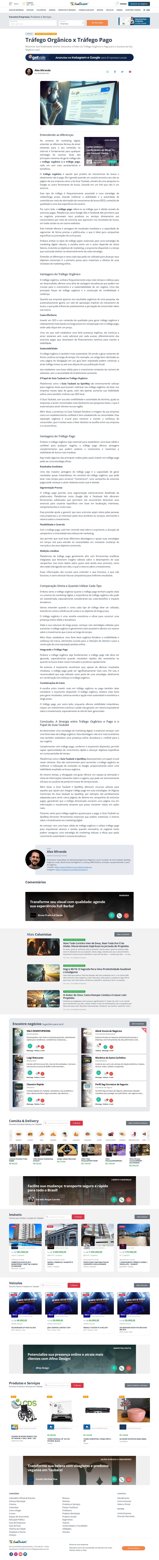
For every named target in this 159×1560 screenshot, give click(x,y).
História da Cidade (17, 1528)
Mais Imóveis (142, 1217)
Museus (65, 1498)
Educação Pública (16, 1519)
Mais (148, 10)
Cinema (12, 1504)
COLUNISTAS (41, 10)
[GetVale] (79, 57)
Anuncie (139, 4)
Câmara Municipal (17, 1501)
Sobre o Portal (123, 1504)
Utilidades (66, 1528)
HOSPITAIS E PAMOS (133, 10)
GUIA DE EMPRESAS (16, 10)
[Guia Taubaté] (79, 3)
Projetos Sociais (69, 1516)
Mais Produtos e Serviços (137, 1385)
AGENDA (52, 10)
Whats (112, 162)
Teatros (65, 1522)
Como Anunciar (124, 1501)
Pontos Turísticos (70, 1507)
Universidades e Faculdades (74, 1525)
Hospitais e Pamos (17, 1532)
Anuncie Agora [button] (133, 1548)
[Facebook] (11, 1554)
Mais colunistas (123, 934)
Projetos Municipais (71, 1513)
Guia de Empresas (17, 1522)
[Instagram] (16, 1554)
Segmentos (67, 1519)
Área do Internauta (125, 1516)
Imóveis (12, 1535)
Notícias (66, 1501)
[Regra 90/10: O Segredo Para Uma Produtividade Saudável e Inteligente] (43, 973)
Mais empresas (138, 1024)
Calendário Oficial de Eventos (22, 1498)
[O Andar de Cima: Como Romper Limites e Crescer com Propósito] (43, 998)
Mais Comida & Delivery (138, 1123)
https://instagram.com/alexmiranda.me (72, 869)
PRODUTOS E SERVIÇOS (67, 10)
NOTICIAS (30, 10)
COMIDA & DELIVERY (86, 10)
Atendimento (123, 1498)
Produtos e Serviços (71, 1504)
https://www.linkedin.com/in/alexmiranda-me (73, 867)
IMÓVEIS (100, 10)
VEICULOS (109, 10)
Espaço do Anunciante (19, 1516)
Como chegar (15, 1510)
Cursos (12, 1513)
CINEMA (119, 10)
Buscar (77, 1123)
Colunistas (13, 1507)
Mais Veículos (142, 1285)
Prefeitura (67, 1510)
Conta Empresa (124, 1513)
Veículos (66, 1532)
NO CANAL (63, 21)
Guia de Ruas (15, 1525)
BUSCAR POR (13, 21)
